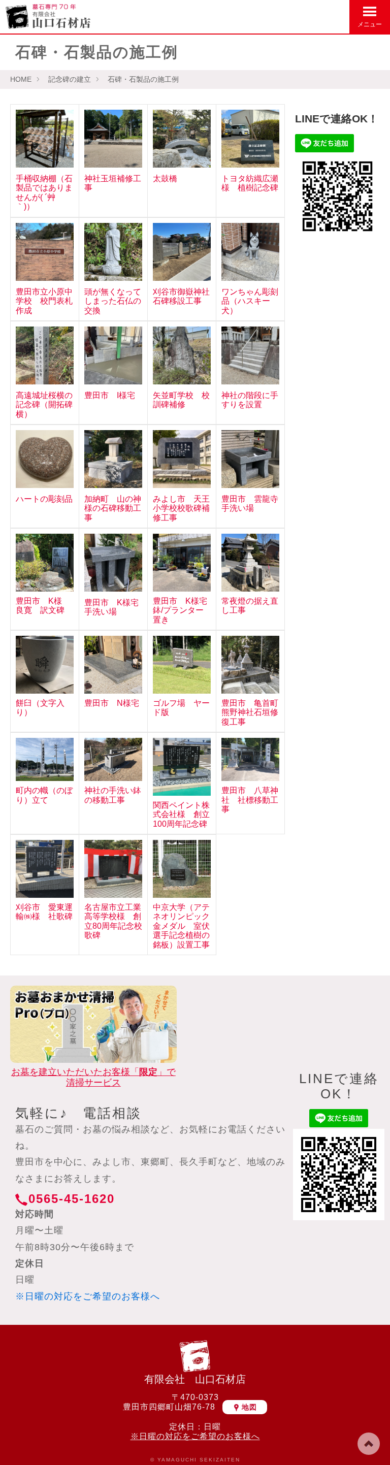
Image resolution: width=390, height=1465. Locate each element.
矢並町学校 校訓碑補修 (181, 400)
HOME (20, 79)
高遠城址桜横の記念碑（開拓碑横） (44, 404)
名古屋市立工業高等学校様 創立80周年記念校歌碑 (113, 921)
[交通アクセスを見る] (288, 16)
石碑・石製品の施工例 (143, 79)
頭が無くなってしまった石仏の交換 (112, 301)
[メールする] (312, 16)
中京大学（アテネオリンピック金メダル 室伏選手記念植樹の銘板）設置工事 (181, 926)
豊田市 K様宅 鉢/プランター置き (184, 610)
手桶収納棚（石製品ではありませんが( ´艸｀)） (44, 192)
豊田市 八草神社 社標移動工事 (249, 799)
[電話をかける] (337, 16)
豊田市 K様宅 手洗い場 (115, 607)
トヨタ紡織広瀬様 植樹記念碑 (249, 183)
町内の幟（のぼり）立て (44, 795)
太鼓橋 (165, 178)
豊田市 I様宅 (109, 395)
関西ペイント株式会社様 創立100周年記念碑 (181, 814)
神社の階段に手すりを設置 (249, 400)
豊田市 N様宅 (111, 703)
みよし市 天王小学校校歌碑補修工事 (181, 508)
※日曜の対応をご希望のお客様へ (87, 1296)
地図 (249, 1407)
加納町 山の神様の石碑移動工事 (112, 508)
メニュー (370, 24)
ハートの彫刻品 (44, 499)
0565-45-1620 (71, 1199)
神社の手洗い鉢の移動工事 (112, 795)
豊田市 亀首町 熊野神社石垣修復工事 (253, 712)
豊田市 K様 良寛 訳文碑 (43, 605)
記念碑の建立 (69, 79)
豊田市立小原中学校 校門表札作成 (44, 301)
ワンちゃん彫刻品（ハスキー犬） (249, 301)
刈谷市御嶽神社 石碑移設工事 (185, 296)
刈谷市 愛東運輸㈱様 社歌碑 (44, 912)
